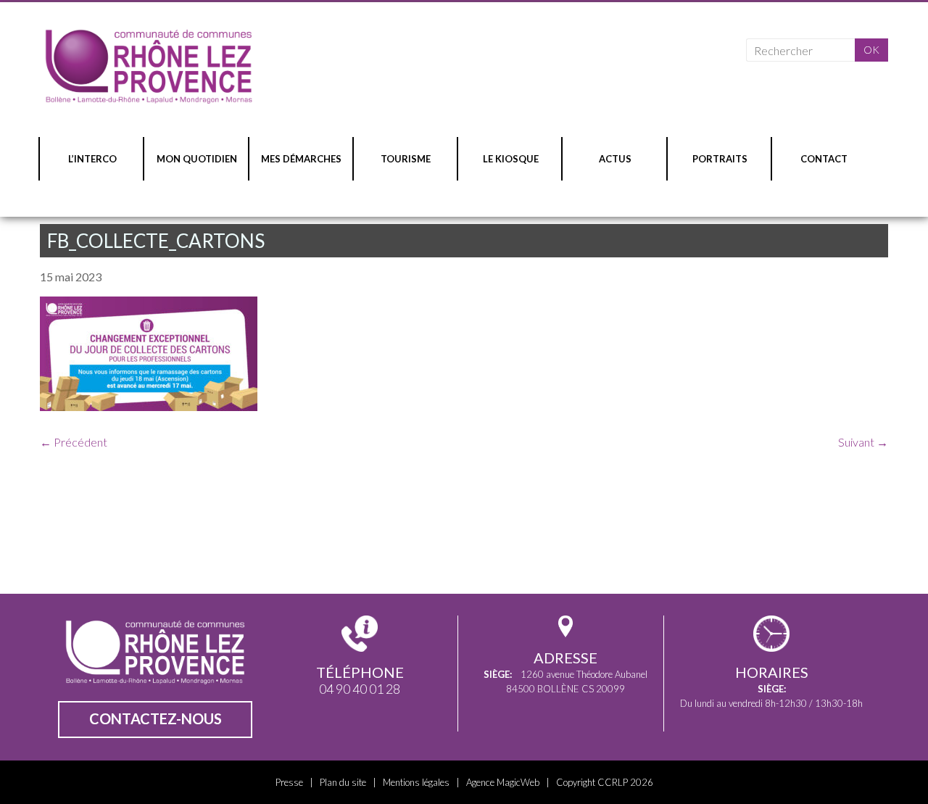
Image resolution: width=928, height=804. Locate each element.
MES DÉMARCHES (301, 159)
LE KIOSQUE (511, 159)
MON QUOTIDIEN (197, 159)
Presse (289, 782)
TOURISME (406, 159)
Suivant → (863, 442)
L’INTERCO (92, 159)
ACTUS (615, 159)
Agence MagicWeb (502, 782)
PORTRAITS (719, 159)
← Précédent (73, 442)
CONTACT (824, 159)
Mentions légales (416, 782)
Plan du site (343, 782)
